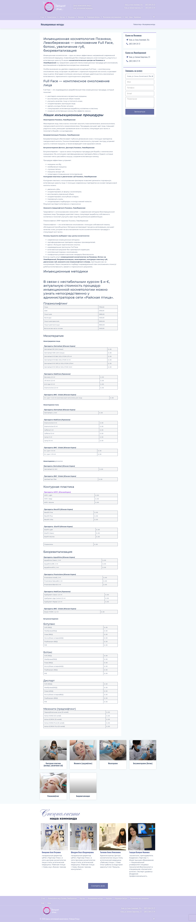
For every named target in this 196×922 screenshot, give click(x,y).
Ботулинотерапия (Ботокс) (142, 763)
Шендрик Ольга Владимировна (82, 852)
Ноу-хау (62, 17)
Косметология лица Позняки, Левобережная (62, 898)
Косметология (51, 17)
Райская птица (137, 24)
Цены (131, 17)
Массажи (81, 17)
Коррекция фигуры (93, 17)
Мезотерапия (113, 763)
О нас (42, 17)
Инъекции (71, 17)
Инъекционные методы (95, 898)
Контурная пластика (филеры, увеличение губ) (53, 764)
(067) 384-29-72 (150, 4)
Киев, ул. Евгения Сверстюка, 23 (133, 8)
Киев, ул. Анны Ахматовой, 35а (134, 4)
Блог (126, 17)
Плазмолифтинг (53, 796)
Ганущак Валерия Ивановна (139, 852)
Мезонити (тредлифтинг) (83, 763)
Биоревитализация (83, 796)
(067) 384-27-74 (150, 8)
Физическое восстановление (112, 17)
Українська (137, 17)
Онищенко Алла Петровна (51, 852)
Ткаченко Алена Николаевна (110, 852)
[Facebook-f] (154, 17)
